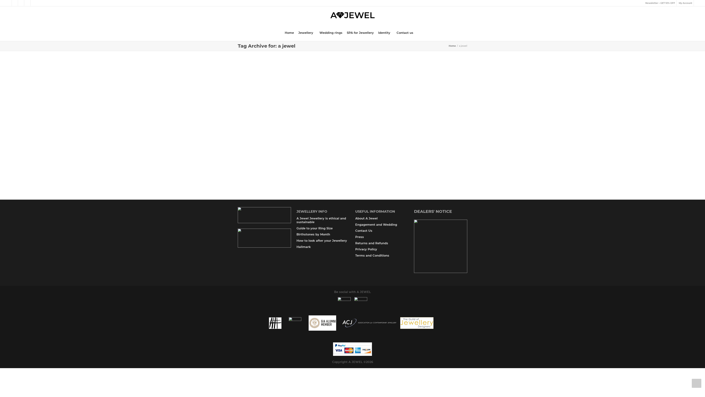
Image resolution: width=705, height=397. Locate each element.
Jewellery (306, 33)
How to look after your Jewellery (322, 240)
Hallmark (304, 247)
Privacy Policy (366, 249)
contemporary (261, 136)
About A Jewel (366, 218)
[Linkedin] (21, 3)
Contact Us (363, 231)
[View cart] (696, 3)
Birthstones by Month (313, 234)
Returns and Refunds (371, 243)
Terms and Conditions (372, 255)
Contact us (405, 33)
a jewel (273, 135)
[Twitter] (9, 3)
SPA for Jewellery (360, 33)
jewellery (281, 138)
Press (359, 237)
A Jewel (267, 135)
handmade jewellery (270, 138)
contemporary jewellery (275, 136)
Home (289, 33)
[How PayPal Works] (352, 349)
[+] (274, 110)
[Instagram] (34, 3)
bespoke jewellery (282, 135)
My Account (685, 3)
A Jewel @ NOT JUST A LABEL (272, 131)
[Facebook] (15, 3)
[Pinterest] (27, 3)
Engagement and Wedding (376, 224)
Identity (384, 33)
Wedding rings (330, 33)
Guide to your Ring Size (315, 228)
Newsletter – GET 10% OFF (660, 3)
